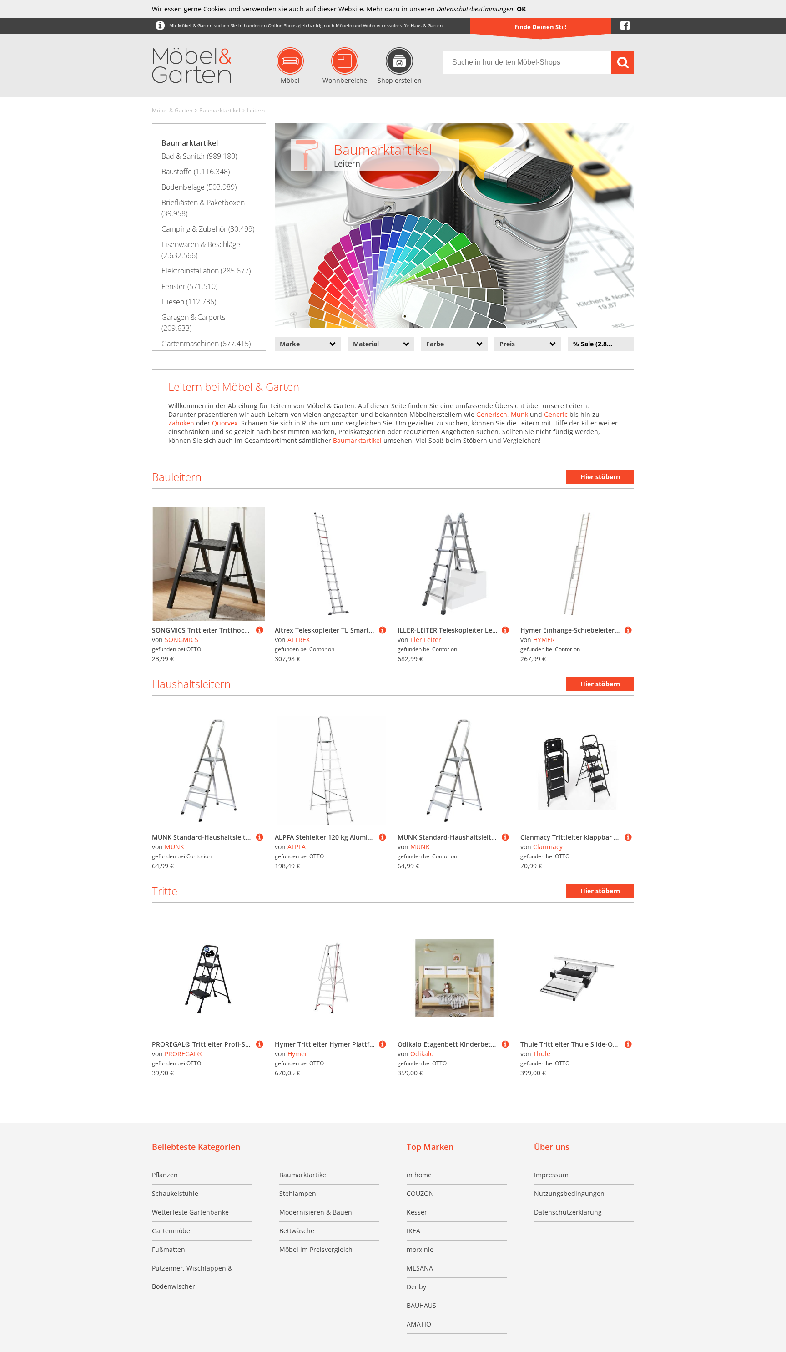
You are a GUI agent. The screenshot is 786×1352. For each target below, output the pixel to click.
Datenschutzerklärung (568, 1212)
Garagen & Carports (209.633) (193, 322)
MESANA (420, 1268)
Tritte (164, 890)
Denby (416, 1286)
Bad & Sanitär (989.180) (199, 156)
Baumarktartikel (219, 110)
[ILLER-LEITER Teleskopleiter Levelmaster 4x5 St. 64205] (505, 630)
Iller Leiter (425, 639)
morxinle (420, 1249)
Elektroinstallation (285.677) (206, 271)
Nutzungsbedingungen (569, 1193)
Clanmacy (548, 846)
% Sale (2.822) (594, 343)
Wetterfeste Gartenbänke (190, 1212)
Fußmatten (168, 1249)
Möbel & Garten (172, 110)
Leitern (256, 110)
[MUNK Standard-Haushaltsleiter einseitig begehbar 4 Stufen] (259, 837)
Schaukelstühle (175, 1193)
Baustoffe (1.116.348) (195, 172)
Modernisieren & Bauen (315, 1212)
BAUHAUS (421, 1305)
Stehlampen (297, 1193)
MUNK (174, 846)
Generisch (491, 414)
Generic (556, 414)
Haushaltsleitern (191, 683)
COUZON (420, 1193)
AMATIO (419, 1324)
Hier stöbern (600, 476)
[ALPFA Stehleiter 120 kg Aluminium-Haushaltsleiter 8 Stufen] (382, 837)
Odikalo (421, 1053)
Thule (541, 1053)
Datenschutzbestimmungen (475, 9)
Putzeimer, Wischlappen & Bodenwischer (192, 1277)
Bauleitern (177, 476)
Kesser (417, 1212)
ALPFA (296, 846)
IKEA (413, 1230)
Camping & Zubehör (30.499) (207, 229)
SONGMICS (181, 639)
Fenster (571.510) (189, 286)
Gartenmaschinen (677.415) (206, 344)
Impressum (551, 1174)
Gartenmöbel (172, 1230)
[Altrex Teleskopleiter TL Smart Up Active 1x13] (382, 630)
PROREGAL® (183, 1053)
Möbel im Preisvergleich (316, 1249)
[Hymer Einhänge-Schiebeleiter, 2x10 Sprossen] (628, 630)
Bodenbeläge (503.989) (199, 187)
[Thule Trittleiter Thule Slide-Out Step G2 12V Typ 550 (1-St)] (628, 1044)
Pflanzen (165, 1174)
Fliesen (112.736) (188, 302)
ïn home (419, 1174)
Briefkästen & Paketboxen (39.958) (203, 207)
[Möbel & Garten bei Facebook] (625, 25)
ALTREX (298, 639)
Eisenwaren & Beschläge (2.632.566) (200, 249)
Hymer (297, 1053)
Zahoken (181, 423)
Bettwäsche (296, 1230)
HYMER (544, 639)
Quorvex (224, 423)
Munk (519, 414)
